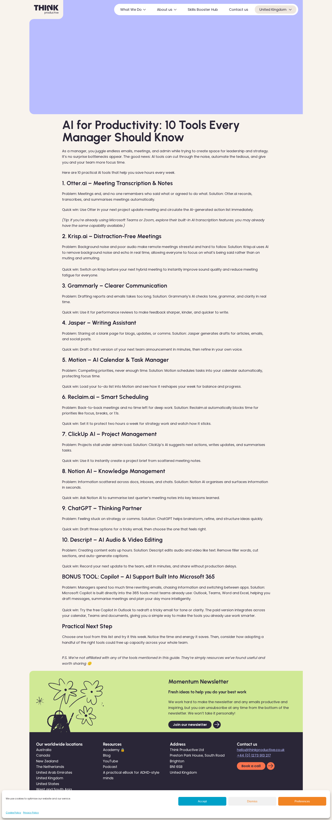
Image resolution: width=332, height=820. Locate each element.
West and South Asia (54, 789)
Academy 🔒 (114, 749)
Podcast (110, 766)
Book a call (251, 765)
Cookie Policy (13, 812)
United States (47, 783)
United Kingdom (273, 9)
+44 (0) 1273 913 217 (254, 755)
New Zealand (47, 761)
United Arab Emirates (54, 772)
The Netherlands (50, 766)
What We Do (131, 9)
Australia (43, 749)
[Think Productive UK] (46, 9)
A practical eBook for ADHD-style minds (131, 775)
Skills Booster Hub (203, 9)
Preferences (302, 801)
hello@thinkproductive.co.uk (261, 749)
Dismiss (252, 801)
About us (164, 9)
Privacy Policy (31, 812)
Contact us (238, 9)
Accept (202, 801)
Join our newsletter (190, 724)
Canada (43, 755)
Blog (106, 755)
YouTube (110, 761)
